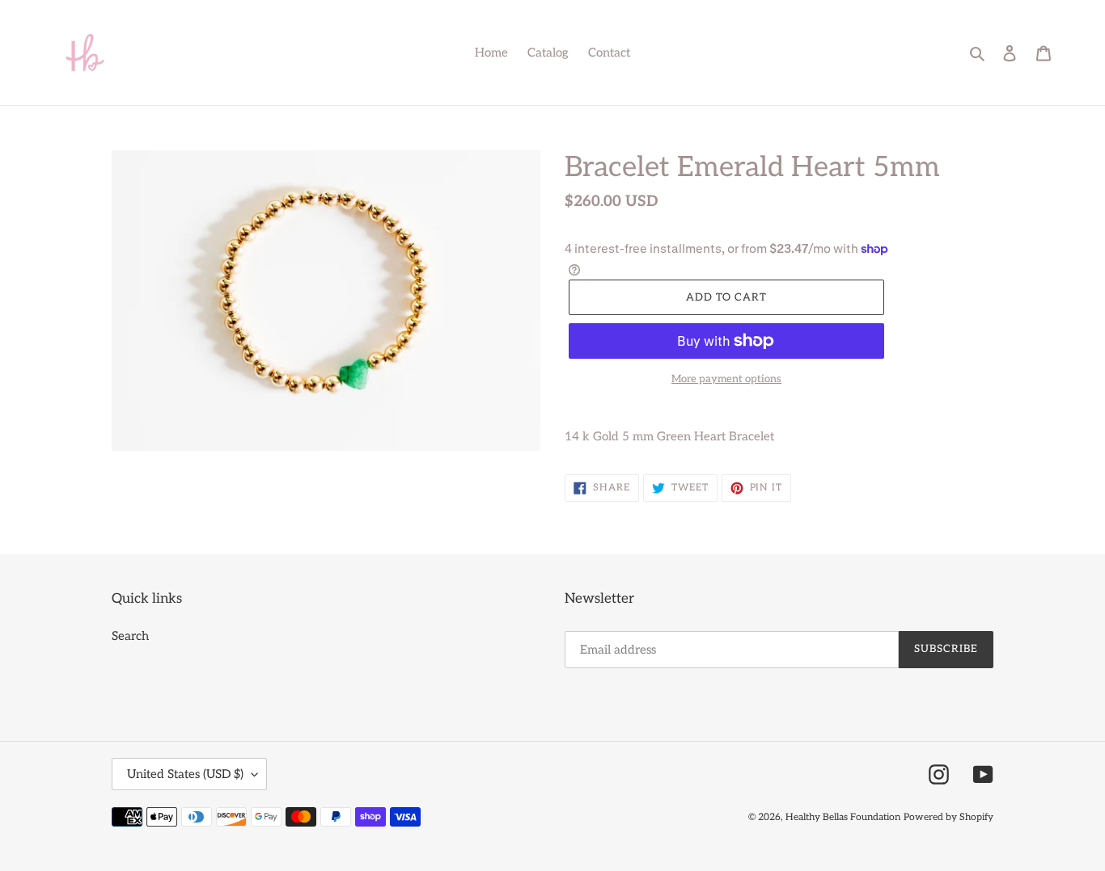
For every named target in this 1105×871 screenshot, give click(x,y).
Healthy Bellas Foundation (842, 817)
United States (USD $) (185, 774)
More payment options (726, 378)
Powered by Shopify (948, 817)
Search (130, 636)
